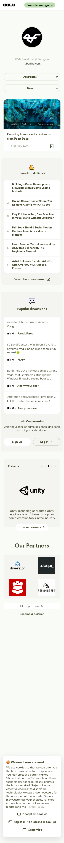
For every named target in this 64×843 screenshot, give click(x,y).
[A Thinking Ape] (46, 587)
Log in (44, 442)
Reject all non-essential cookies (34, 822)
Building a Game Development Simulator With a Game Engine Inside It (28, 188)
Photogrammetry (45, 124)
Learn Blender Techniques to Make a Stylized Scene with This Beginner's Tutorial (31, 248)
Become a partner (32, 614)
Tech (24, 124)
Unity (32, 124)
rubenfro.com (32, 63)
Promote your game (39, 5)
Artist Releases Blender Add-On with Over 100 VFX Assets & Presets (29, 264)
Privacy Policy (35, 807)
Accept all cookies (34, 814)
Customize (34, 830)
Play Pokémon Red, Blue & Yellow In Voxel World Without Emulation (30, 216)
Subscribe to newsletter (29, 279)
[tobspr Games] (46, 566)
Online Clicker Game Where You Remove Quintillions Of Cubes (29, 202)
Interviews (14, 124)
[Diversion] (18, 566)
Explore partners (30, 527)
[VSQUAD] (18, 587)
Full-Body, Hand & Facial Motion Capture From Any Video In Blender (29, 231)
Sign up (17, 442)
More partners (29, 606)
